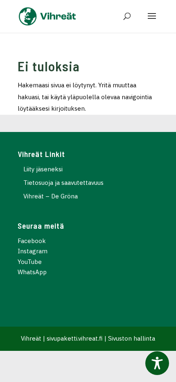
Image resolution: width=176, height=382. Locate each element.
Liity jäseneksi (43, 169)
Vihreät (31, 338)
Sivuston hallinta (131, 338)
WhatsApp (32, 272)
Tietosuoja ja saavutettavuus (63, 182)
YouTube (30, 262)
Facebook (32, 241)
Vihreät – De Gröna (50, 196)
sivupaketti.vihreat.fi (75, 338)
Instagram (32, 251)
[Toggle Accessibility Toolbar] (157, 363)
